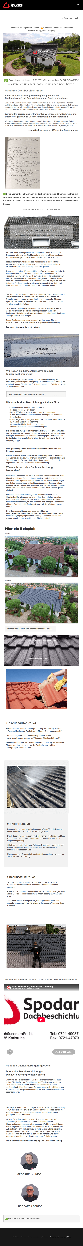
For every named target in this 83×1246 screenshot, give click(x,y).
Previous (68, 18)
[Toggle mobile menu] (78, 5)
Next (76, 18)
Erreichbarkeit (54, 1237)
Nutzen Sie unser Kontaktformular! (24, 1219)
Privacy (69, 1237)
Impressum (63, 1237)
